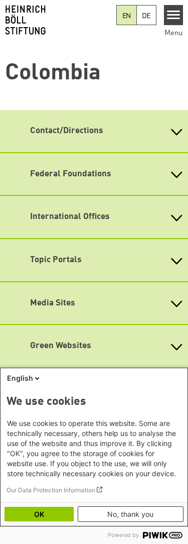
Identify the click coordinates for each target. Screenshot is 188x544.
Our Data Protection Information (51, 490)
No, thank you (130, 514)
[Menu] (173, 15)
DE (146, 16)
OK (39, 514)
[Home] (58, 20)
